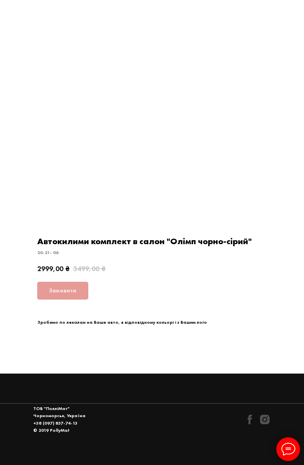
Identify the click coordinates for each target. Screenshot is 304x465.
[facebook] (250, 419)
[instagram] (265, 419)
